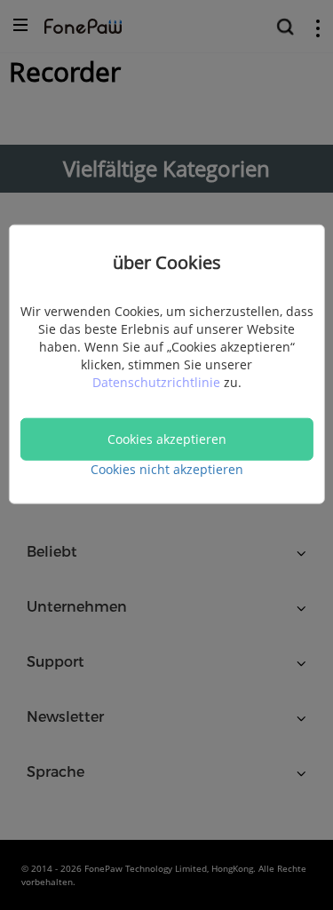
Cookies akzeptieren (166, 438)
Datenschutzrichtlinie (158, 381)
